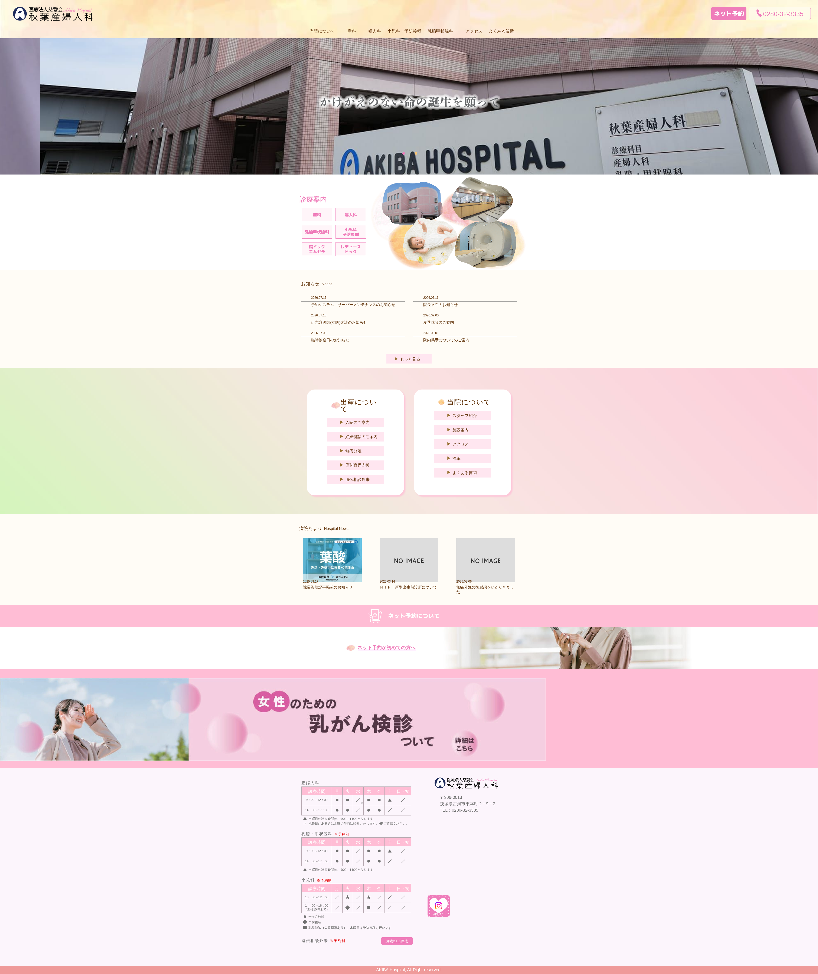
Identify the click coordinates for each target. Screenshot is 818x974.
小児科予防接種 (351, 232)
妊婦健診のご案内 (361, 436)
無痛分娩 (353, 451)
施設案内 (460, 430)
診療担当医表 (397, 941)
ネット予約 (729, 13)
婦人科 (374, 31)
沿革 (456, 458)
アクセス (473, 31)
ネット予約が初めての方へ (387, 647)
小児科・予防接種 (404, 31)
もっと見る (410, 359)
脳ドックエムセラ (317, 249)
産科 (317, 215)
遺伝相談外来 (357, 479)
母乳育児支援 (357, 465)
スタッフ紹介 (464, 415)
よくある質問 (501, 31)
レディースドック (351, 249)
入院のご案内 (357, 422)
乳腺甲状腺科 (317, 232)
